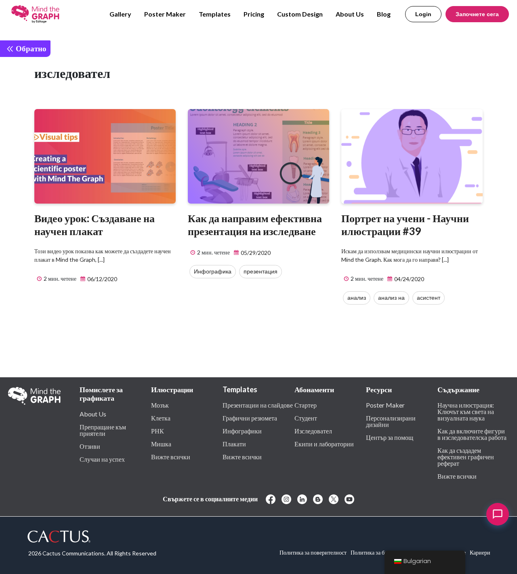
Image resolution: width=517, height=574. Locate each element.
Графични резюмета (250, 417)
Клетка (160, 417)
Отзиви (90, 446)
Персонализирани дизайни (391, 421)
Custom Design (300, 14)
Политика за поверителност (313, 552)
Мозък (160, 404)
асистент (428, 298)
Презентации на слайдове (258, 404)
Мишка (161, 443)
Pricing (254, 14)
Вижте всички (170, 456)
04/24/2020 (408, 278)
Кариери (480, 552)
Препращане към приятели (103, 430)
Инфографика (212, 271)
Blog (384, 14)
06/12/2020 (101, 278)
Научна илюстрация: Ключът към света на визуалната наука (465, 411)
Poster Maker (165, 14)
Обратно (30, 48)
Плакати (234, 443)
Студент (305, 417)
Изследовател (313, 430)
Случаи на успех (102, 459)
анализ (356, 298)
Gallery (120, 14)
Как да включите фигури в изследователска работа (471, 434)
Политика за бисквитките (381, 552)
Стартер (305, 404)
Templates (215, 14)
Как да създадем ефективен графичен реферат (465, 456)
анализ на (391, 298)
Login (423, 14)
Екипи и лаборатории (324, 443)
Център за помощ (389, 437)
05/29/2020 (255, 252)
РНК (157, 430)
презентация (260, 271)
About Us (350, 14)
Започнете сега (477, 14)
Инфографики (242, 430)
